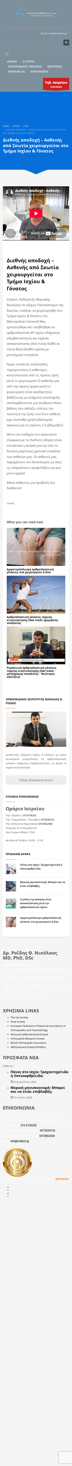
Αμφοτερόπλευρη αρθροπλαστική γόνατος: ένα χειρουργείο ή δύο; (30, 570)
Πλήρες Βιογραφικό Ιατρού (36, 780)
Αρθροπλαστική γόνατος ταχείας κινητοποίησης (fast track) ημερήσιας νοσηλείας (32, 620)
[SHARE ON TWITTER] (9, 508)
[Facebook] (26, 42)
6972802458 (45, 823)
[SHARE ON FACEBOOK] (16, 508)
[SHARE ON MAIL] (36, 508)
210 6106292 (29, 815)
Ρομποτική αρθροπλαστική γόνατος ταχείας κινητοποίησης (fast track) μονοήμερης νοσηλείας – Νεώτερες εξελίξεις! (31, 672)
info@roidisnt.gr (58, 33)
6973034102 (47, 819)
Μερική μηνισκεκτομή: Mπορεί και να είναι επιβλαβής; (38, 1089)
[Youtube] (41, 42)
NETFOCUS (62, 1179)
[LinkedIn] (57, 42)
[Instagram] (33, 42)
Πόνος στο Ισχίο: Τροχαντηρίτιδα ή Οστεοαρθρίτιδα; (39, 1074)
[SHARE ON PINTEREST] (30, 508)
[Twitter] (49, 42)
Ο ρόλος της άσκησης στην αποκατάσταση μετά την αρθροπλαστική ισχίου (35, 903)
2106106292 (56, 84)
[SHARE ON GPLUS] (23, 508)
